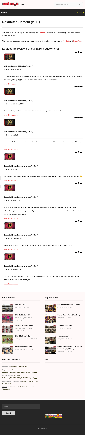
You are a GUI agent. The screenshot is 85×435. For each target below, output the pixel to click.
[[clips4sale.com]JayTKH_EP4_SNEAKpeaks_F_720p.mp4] (50, 350)
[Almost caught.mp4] (50, 329)
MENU (5, 12)
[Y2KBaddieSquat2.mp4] (7, 350)
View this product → (11, 84)
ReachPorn (77, 41)
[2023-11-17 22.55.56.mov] (7, 318)
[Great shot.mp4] (50, 339)
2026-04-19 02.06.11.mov (24, 336)
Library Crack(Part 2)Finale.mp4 (69, 315)
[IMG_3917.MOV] (7, 308)
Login (81, 12)
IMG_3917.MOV (20, 304)
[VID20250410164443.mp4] (7, 329)
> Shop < (43, 32)
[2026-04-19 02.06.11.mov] (7, 339)
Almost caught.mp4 (64, 325)
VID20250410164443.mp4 (24, 325)
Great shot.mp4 (63, 336)
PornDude (66, 41)
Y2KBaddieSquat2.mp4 (23, 346)
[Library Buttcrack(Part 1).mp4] (50, 308)
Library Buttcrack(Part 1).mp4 (68, 304)
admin (4, 387)
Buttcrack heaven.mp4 (19, 366)
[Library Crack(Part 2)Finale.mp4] (50, 318)
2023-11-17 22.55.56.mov (24, 315)
